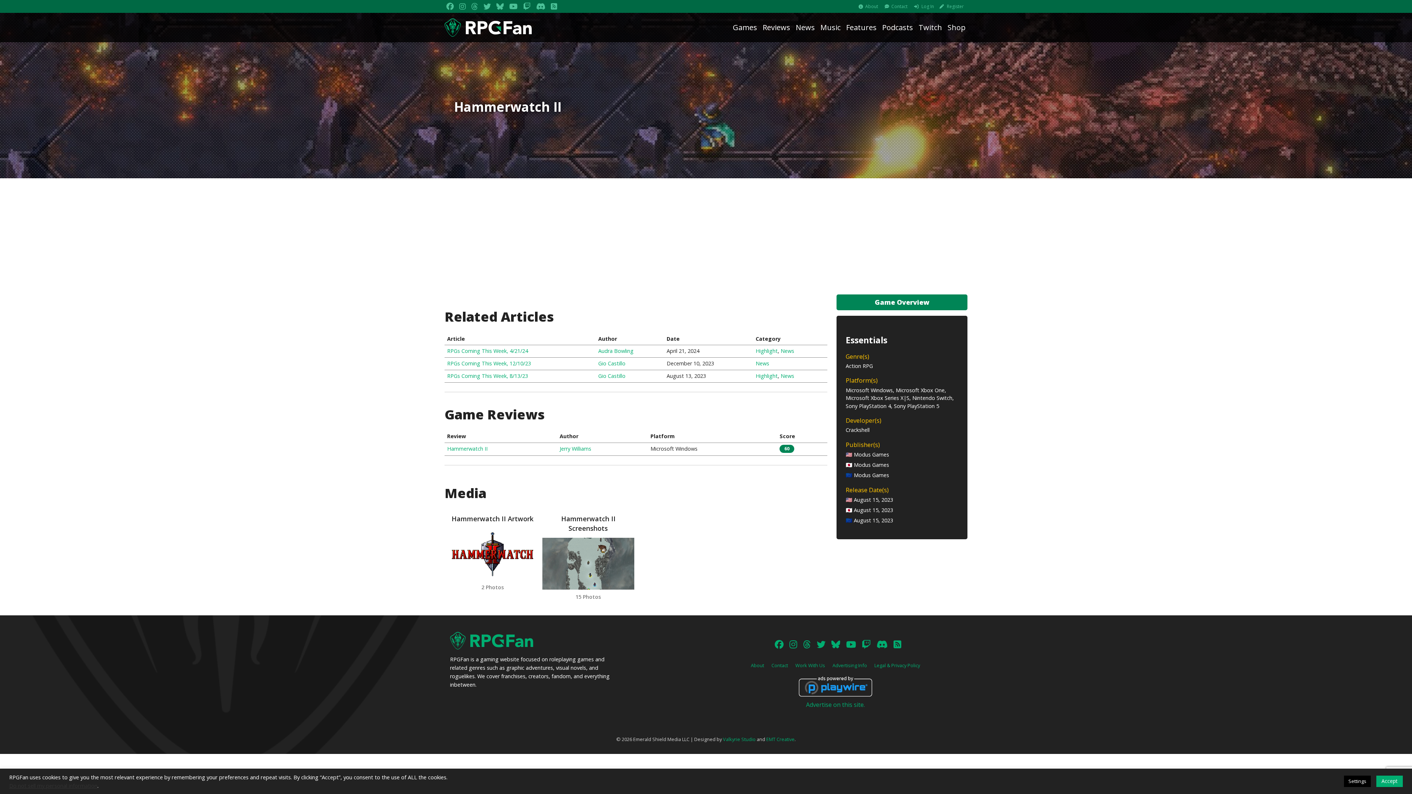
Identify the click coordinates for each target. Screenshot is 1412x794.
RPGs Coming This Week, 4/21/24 (487, 350)
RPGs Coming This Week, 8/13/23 (487, 375)
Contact (899, 6)
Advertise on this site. (835, 705)
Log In (927, 6)
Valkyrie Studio (739, 739)
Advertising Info (849, 665)
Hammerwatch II (467, 448)
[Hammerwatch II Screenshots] (588, 564)
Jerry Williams (575, 448)
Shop (957, 27)
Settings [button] (1357, 781)
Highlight (767, 350)
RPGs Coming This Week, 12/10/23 (489, 363)
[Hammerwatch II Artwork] (492, 554)
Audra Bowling (616, 350)
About (871, 6)
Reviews (776, 27)
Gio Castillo (611, 363)
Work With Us (810, 665)
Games (745, 27)
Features (861, 27)
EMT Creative (780, 739)
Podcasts (897, 27)
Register (955, 6)
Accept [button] (1389, 780)
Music (830, 27)
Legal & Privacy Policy (897, 665)
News (805, 27)
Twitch (930, 27)
